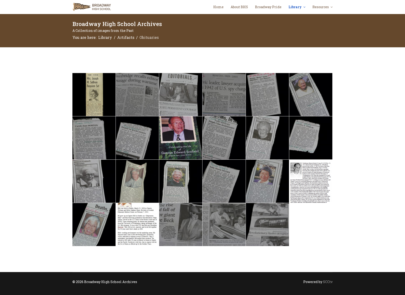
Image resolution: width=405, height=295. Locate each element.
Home (218, 7)
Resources (320, 7)
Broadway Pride (268, 7)
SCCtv (328, 282)
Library (295, 7)
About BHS (239, 7)
